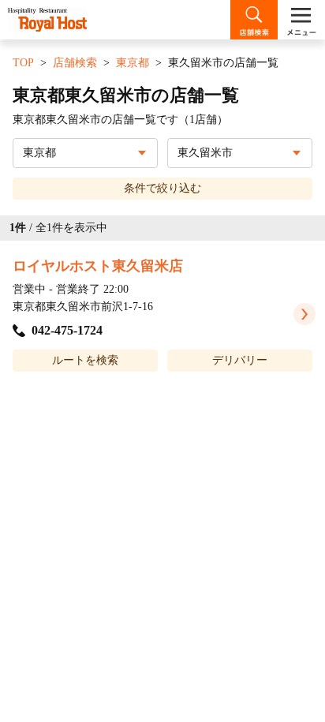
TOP (23, 63)
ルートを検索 (85, 360)
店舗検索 (75, 63)
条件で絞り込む (162, 188)
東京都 (132, 63)
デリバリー (239, 360)
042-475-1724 (67, 330)
